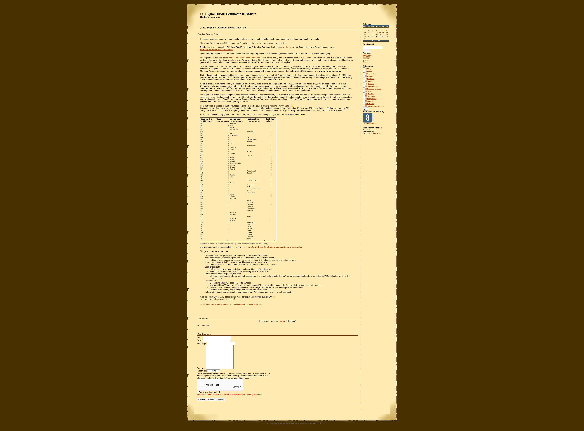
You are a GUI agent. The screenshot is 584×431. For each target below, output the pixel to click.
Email (199, 340)
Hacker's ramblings (210, 17)
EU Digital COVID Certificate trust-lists (228, 14)
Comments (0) (242, 304)
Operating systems (374, 89)
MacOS (371, 94)
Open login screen (369, 130)
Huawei (371, 84)
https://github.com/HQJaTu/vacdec (216, 49)
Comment (201, 368)
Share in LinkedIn (255, 304)
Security (226, 304)
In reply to (201, 371)
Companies (371, 74)
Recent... (366, 60)
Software (370, 104)
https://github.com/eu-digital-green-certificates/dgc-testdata (274, 247)
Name (199, 337)
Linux (370, 91)
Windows (371, 96)
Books (369, 71)
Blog (369, 69)
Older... (365, 62)
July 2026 (366, 57)
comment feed (370, 123)
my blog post (287, 47)
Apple (370, 81)
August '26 (376, 41)
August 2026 (367, 55)
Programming (217, 304)
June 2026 (366, 58)
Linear (282, 321)
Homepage (201, 343)
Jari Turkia (206, 304)
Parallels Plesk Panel (376, 106)
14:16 (234, 304)
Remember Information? (209, 392)
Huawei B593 (373, 86)
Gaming (370, 76)
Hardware (370, 79)
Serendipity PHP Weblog (373, 134)
